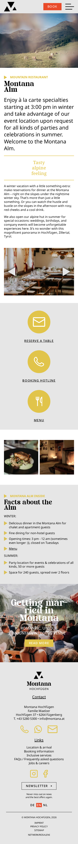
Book (52, 6)
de (32, 805)
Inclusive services (39, 755)
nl (45, 805)
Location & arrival (39, 747)
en (39, 805)
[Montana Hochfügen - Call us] (24, 732)
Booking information (39, 751)
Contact (39, 696)
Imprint (39, 822)
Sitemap (39, 830)
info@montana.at (52, 719)
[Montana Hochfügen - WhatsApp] (38, 732)
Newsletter (37, 786)
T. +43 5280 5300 (25, 719)
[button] (66, 271)
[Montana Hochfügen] (10, 6)
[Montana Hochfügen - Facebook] (45, 776)
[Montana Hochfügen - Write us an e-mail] (53, 732)
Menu (13, 549)
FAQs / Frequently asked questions (39, 759)
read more (39, 643)
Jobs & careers (39, 763)
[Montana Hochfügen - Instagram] (34, 776)
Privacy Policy (39, 826)
